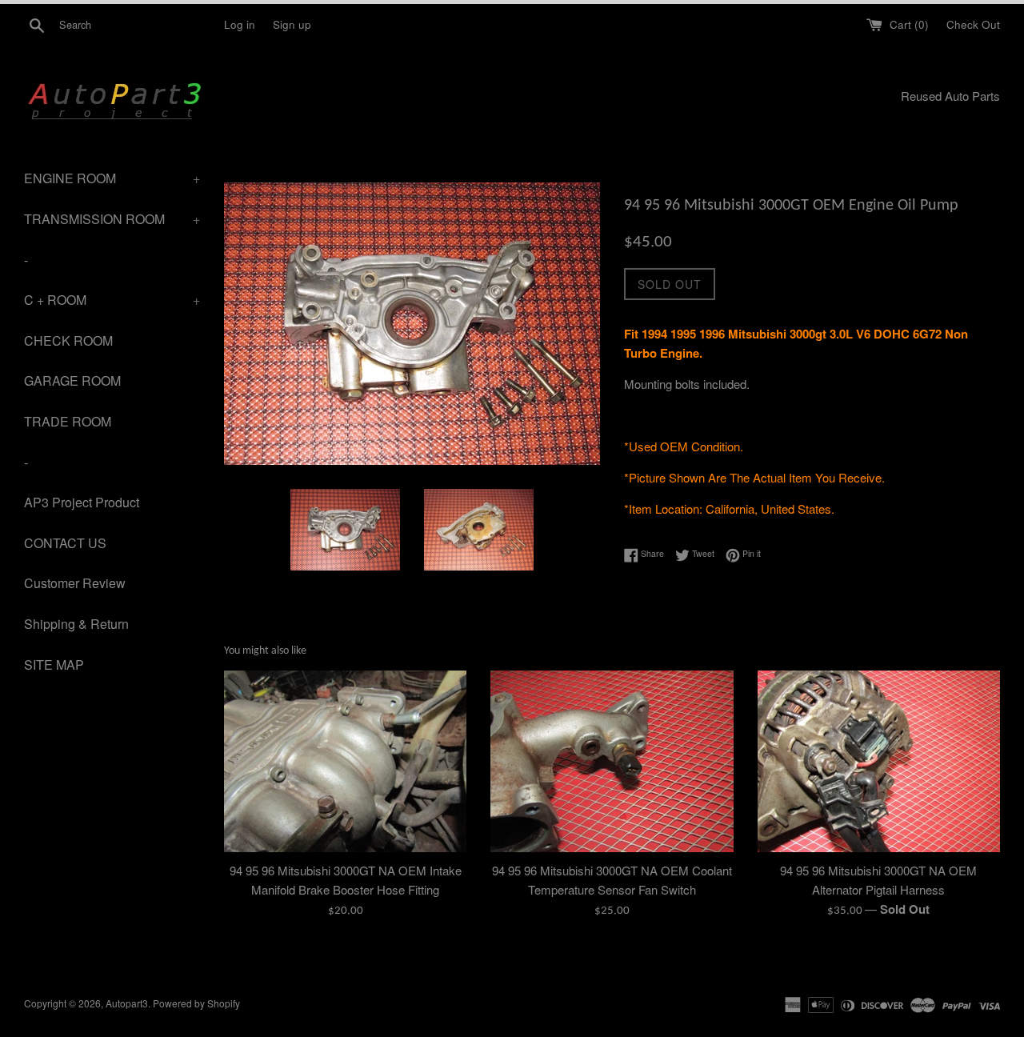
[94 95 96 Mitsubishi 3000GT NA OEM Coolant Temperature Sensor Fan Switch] (611, 761)
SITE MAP (54, 664)
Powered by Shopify (196, 1003)
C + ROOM (112, 299)
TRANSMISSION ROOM (112, 219)
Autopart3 (127, 1003)
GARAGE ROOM (72, 380)
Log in (239, 24)
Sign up (292, 24)
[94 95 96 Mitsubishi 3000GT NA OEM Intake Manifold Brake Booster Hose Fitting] (345, 761)
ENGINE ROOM (112, 178)
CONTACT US (65, 543)
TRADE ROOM (67, 421)
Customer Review (75, 583)
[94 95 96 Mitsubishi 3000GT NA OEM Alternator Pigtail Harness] (879, 761)
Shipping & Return (76, 624)
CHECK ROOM (68, 340)
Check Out (973, 24)
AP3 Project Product (81, 502)
